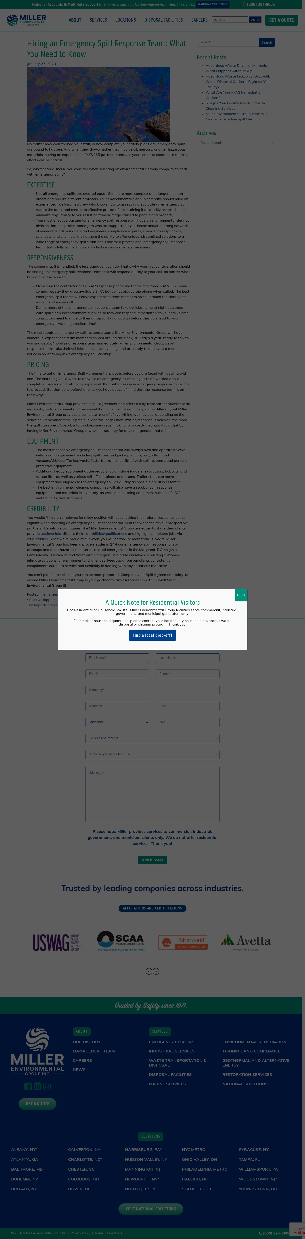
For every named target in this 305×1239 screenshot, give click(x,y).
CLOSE (241, 595)
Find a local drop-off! (152, 635)
